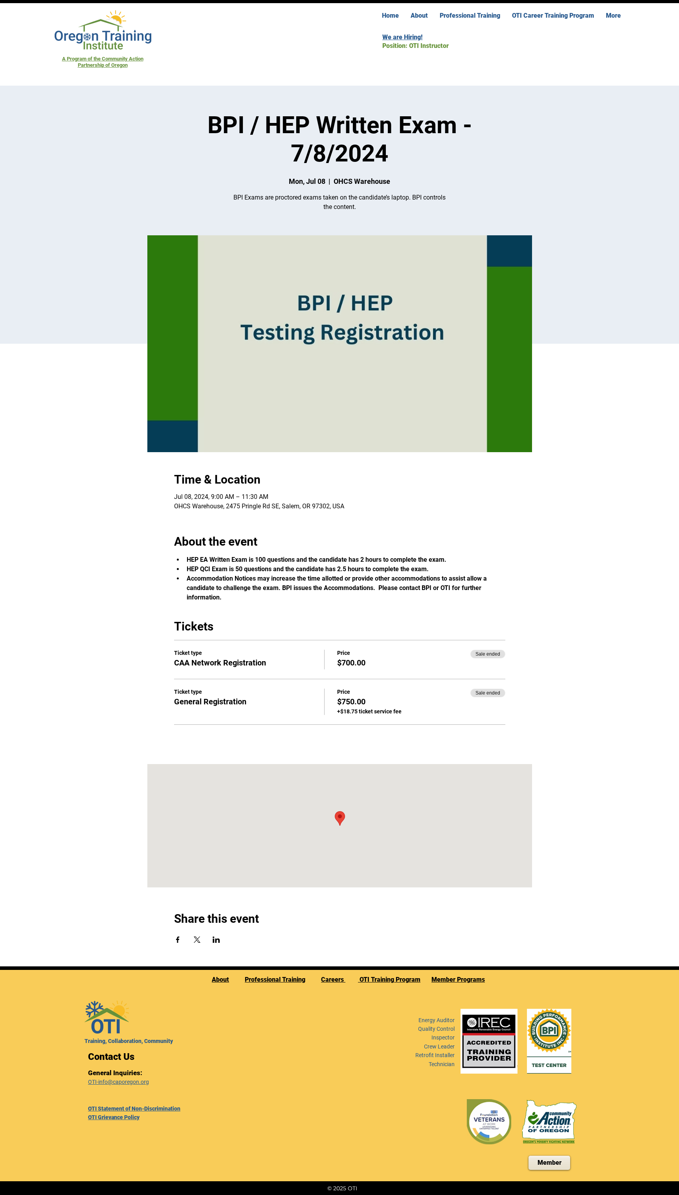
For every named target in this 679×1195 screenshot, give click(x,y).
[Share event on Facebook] (178, 940)
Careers (333, 979)
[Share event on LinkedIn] (216, 940)
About (220, 979)
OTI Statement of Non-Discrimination (134, 1108)
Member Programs (458, 979)
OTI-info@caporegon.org (118, 1082)
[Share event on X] (197, 940)
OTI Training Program (389, 979)
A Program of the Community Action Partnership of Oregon (102, 62)
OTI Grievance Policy (113, 1117)
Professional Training (275, 979)
